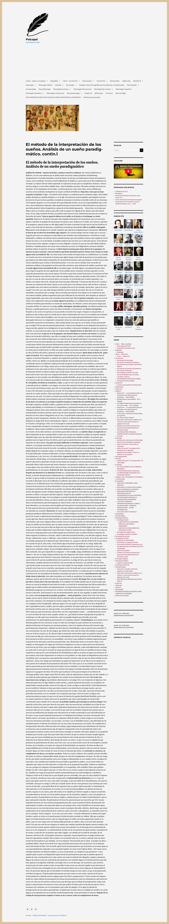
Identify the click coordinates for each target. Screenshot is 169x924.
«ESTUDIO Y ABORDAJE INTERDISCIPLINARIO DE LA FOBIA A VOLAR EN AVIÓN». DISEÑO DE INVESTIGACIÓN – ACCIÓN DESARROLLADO (128, 506)
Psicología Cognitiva (123, 89)
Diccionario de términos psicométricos (129, 368)
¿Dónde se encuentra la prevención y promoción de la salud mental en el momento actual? (128, 428)
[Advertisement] (85, 63)
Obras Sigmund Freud (124, 346)
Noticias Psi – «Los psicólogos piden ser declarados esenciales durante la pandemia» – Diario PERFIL (129, 395)
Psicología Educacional (82, 89)
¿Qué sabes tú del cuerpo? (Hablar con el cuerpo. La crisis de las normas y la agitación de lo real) (129, 422)
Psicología (30, 85)
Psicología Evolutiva (61, 89)
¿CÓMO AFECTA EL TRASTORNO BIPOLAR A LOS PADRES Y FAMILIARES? (128, 524)
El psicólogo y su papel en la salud (127, 542)
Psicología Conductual (55, 93)
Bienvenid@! (121, 93)
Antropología (31, 89)
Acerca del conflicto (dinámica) (127, 512)
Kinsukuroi (118, 193)
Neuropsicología (73, 93)
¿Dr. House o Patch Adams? (125, 418)
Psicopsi (32, 39)
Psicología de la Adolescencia (126, 532)
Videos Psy (126, 81)
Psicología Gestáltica (34, 93)
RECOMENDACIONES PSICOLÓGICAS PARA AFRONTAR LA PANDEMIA (53, 97)
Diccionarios (87, 81)
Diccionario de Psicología (125, 360)
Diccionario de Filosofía (124, 370)
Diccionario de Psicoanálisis (125, 381)
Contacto (109, 93)
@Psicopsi (99, 93)
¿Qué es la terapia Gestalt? (125, 563)
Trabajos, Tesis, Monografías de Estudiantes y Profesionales (101, 85)
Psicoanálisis (132, 85)
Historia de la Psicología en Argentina (128, 442)
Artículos (120, 436)
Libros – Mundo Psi (70, 81)
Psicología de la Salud (102, 89)
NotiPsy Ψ (137, 81)
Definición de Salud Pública (125, 540)
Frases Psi (88, 93)
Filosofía (58, 85)
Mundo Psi (101, 81)
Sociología (70, 85)
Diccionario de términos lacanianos (128, 362)
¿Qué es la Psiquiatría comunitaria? (127, 489)
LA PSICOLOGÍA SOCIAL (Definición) (128, 471)
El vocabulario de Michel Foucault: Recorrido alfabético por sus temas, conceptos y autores (128, 375)
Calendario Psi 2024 (121, 191)
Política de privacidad (91, 97)
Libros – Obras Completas (36, 81)
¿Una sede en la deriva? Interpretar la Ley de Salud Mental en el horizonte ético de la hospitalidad (130, 546)
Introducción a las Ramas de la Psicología (130, 440)
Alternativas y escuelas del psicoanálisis (129, 487)
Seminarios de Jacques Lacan (126, 348)
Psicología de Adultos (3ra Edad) (127, 534)
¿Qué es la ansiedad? (123, 550)
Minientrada (114, 81)
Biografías (54, 81)
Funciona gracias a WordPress (57, 915)
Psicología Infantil (45, 85)
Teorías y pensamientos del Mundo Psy (129, 385)
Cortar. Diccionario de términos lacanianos (128, 200)
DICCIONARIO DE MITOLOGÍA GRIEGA (129, 379)
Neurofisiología (44, 89)
